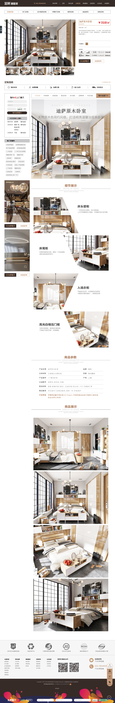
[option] (12, 71)
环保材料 (46, 95)
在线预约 (107, 3)
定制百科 (92, 3)
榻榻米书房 (20, 154)
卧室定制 (10, 12)
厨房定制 (71, 12)
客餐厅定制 (56, 12)
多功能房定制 (41, 12)
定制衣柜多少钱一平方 (12, 175)
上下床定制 (9, 168)
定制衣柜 (9, 158)
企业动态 (99, 3)
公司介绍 (17, 661)
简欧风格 (28, 663)
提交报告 (103, 700)
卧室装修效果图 (21, 148)
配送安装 (64, 95)
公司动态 (49, 666)
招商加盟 (49, 661)
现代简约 (28, 661)
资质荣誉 (17, 666)
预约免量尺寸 (103, 96)
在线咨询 (98, 61)
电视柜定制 (17, 158)
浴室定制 (101, 12)
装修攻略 (38, 663)
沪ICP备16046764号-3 (49, 684)
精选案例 (85, 3)
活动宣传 (49, 663)
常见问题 (90, 95)
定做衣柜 (17, 171)
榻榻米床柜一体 (10, 154)
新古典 (27, 666)
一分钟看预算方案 (106, 82)
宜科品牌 (70, 3)
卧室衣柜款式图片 (11, 161)
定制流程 (55, 95)
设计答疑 (38, 668)
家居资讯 (38, 661)
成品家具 (86, 12)
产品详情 (37, 95)
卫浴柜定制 (9, 171)
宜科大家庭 (17, 668)
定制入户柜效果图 (19, 165)
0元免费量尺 (84, 61)
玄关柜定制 (9, 165)
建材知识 (38, 666)
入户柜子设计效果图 (20, 151)
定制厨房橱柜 (9, 144)
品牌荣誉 (81, 95)
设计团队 (72, 95)
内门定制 (25, 12)
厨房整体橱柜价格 (20, 144)
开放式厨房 (21, 161)
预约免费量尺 (17, 113)
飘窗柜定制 (18, 168)
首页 (63, 3)
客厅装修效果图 (10, 148)
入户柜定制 (9, 151)
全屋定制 (78, 3)
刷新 (25, 109)
